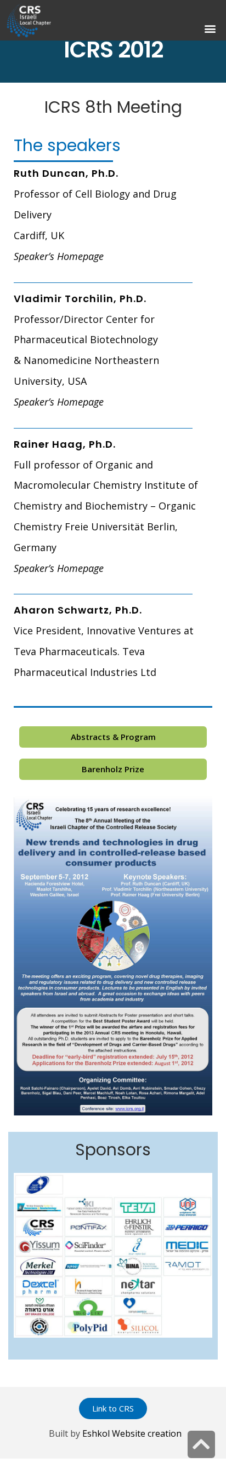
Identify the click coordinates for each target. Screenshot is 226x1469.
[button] (210, 29)
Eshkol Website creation (132, 1433)
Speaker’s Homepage (59, 256)
